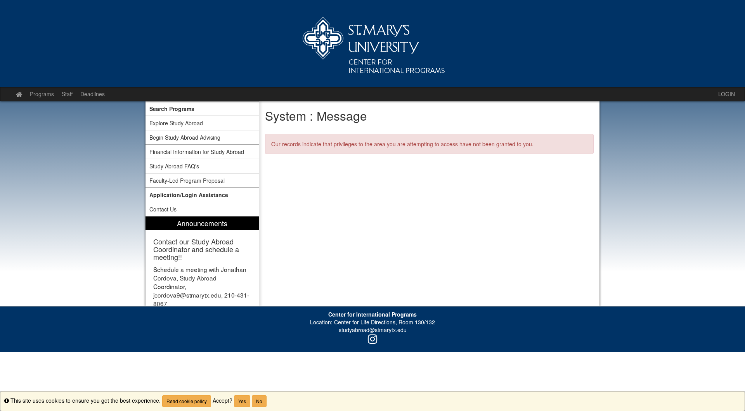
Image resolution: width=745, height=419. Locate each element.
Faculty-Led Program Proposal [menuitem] (187, 180)
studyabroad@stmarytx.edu (373, 330)
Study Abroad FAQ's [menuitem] (174, 166)
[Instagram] (372, 341)
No (259, 401)
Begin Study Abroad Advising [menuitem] (184, 137)
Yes (242, 401)
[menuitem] (202, 109)
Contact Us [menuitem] (163, 209)
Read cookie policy (186, 401)
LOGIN (726, 94)
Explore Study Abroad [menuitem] (176, 123)
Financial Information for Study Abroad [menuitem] (196, 152)
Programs (42, 94)
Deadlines (92, 94)
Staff (67, 94)
